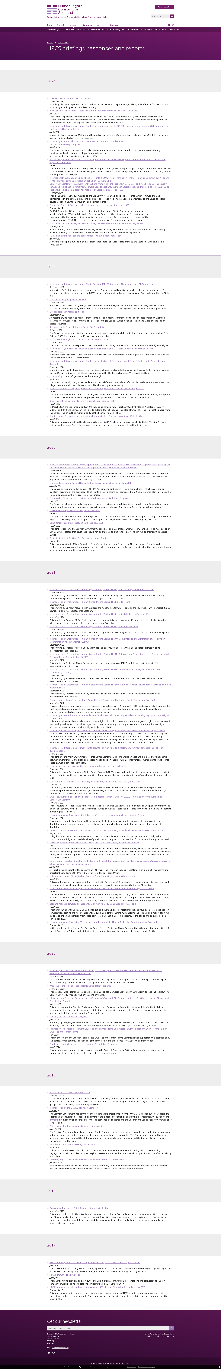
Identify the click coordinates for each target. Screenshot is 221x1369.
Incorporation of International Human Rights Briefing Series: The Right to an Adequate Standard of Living (102, 589)
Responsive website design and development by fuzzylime (110, 1363)
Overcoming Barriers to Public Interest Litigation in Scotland (79, 1208)
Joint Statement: (57, 388)
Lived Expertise (57, 311)
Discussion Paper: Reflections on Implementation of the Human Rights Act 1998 (89, 205)
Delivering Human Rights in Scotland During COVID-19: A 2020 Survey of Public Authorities (94, 842)
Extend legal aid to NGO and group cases (69, 1092)
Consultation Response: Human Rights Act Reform (74, 510)
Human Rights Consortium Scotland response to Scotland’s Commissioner (86, 141)
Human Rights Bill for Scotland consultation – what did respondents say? (85, 235)
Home (50, 42)
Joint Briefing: (56, 376)
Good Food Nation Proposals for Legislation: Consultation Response (83, 1044)
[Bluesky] (173, 25)
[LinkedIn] (169, 25)
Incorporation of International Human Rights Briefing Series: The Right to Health (90, 601)
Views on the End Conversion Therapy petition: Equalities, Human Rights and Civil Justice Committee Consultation (106, 830)
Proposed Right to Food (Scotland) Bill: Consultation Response (80, 985)
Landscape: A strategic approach (65, 144)
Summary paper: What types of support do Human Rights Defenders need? (87, 1159)
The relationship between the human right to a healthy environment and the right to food (94, 781)
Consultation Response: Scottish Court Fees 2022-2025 (76, 522)
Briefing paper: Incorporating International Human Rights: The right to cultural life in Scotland (96, 416)
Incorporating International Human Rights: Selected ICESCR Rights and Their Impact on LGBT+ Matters (101, 284)
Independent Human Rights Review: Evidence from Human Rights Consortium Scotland (92, 876)
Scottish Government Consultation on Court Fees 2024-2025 (109, 110)
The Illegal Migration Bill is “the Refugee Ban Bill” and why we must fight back (105, 388)
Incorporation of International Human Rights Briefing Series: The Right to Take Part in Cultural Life (99, 614)
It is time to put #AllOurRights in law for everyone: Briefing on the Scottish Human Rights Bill (96, 223)
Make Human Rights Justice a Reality (67, 299)
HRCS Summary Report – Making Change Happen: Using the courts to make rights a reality (94, 1262)
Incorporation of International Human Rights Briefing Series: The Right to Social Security (93, 626)
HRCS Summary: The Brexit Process (67, 1274)
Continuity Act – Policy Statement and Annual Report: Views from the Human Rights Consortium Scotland (102, 700)
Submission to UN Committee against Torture (72, 1144)
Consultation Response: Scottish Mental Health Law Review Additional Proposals (89, 498)
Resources (63, 42)
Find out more (131, 1367)
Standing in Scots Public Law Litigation (68, 1016)
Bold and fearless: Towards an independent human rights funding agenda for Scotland (92, 903)
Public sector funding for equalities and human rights (76, 1126)
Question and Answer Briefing (138, 348)
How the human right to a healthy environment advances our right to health (87, 766)
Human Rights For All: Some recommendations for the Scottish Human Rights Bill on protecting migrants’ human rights (109, 715)
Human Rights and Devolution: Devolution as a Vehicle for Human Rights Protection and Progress (98, 815)
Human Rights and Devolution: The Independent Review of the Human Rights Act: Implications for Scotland (103, 922)
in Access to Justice (74, 311)
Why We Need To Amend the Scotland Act (70, 98)
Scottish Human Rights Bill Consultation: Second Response (78, 339)
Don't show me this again (146, 1367)
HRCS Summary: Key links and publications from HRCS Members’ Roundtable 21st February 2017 (97, 1287)
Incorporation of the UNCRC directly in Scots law (73, 1107)
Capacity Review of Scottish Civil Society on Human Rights (78, 538)
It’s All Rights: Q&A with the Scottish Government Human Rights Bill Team (86, 348)
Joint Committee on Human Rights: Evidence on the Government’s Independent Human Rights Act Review (101, 888)
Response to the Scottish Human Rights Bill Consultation (77, 327)
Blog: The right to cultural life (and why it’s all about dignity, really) (82, 401)
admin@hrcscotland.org (60, 1348)
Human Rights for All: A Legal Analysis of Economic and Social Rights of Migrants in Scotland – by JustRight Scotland (107, 730)
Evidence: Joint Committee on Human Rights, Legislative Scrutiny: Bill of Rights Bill (90, 483)
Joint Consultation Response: (63, 110)
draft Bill (53, 1119)
